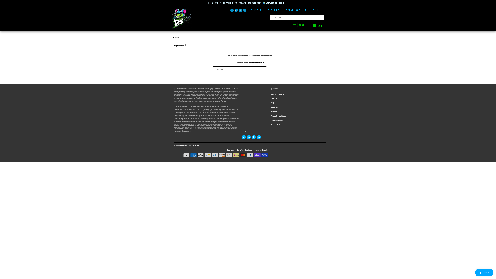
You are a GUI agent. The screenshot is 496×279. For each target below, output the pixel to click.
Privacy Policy (276, 125)
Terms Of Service (277, 120)
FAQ (272, 103)
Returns (274, 112)
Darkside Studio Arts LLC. (190, 145)
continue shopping (255, 63)
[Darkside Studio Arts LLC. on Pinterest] (240, 10)
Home (177, 37)
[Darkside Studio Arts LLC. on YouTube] (236, 10)
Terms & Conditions (278, 116)
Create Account (296, 10)
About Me (274, 10)
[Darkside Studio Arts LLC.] (190, 19)
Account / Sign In (277, 94)
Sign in (317, 10)
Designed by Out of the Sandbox (239, 150)
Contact (256, 10)
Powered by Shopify (260, 150)
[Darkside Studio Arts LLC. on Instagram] (244, 10)
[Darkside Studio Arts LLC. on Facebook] (232, 10)
